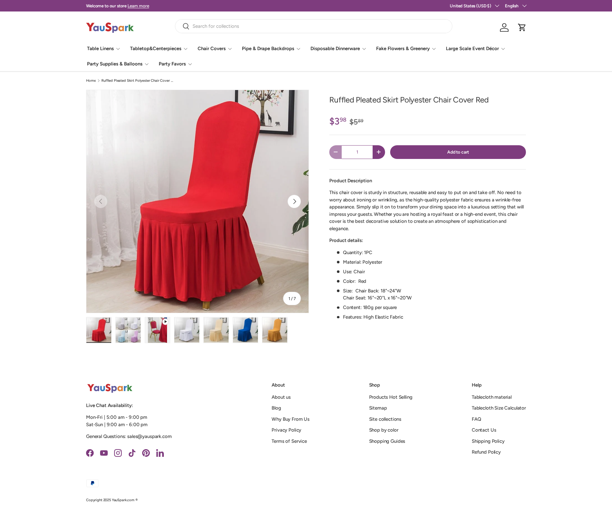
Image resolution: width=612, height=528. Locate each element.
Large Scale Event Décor (472, 48)
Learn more (138, 5)
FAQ (476, 419)
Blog (276, 408)
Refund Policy (486, 452)
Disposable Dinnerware (335, 48)
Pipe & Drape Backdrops (268, 48)
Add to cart (458, 152)
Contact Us (484, 430)
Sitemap (378, 408)
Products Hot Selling (390, 397)
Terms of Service (289, 441)
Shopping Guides (387, 441)
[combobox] (313, 26)
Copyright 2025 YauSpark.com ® (112, 500)
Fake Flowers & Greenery (403, 48)
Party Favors (172, 64)
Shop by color (383, 430)
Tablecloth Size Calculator (499, 408)
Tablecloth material (492, 397)
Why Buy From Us (291, 419)
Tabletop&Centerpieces (155, 48)
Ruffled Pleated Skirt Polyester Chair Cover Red (137, 80)
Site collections (385, 419)
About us (281, 397)
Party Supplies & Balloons (114, 64)
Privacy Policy (286, 430)
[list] (197, 201)
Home (91, 80)
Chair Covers (212, 48)
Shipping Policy (488, 441)
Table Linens (100, 48)
